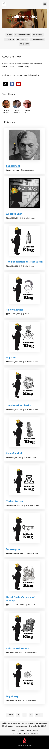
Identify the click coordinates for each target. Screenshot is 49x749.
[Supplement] (24, 145)
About (13, 730)
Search (35, 730)
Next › (38, 715)
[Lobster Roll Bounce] (24, 628)
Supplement (13, 165)
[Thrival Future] (24, 480)
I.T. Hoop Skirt (14, 213)
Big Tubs (11, 357)
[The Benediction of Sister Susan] (24, 241)
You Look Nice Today (21, 733)
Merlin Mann (27, 111)
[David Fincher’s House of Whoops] (24, 576)
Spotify (26, 44)
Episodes (21, 730)
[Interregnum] (24, 528)
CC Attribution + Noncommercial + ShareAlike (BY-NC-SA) (24, 726)
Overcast (23, 39)
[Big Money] (24, 675)
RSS (10, 35)
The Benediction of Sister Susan (24, 261)
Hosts (29, 730)
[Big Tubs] (24, 337)
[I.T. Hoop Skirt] (24, 193)
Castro (11, 39)
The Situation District (18, 405)
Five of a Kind (14, 453)
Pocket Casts (38, 39)
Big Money (12, 696)
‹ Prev (10, 715)
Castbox (39, 35)
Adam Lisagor (6, 111)
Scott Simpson (16, 111)
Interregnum (13, 549)
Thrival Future (14, 501)
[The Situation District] (24, 385)
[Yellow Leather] (24, 289)
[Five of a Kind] (24, 432)
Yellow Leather (14, 309)
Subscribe (34, 733)
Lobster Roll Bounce (17, 648)
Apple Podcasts (23, 35)
